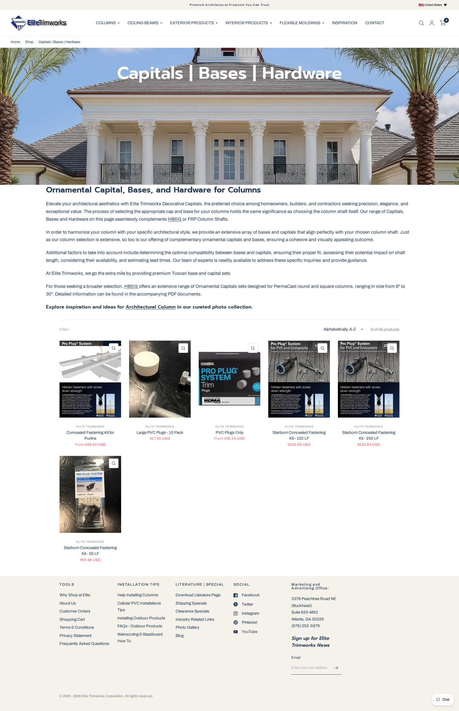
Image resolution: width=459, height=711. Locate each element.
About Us (68, 603)
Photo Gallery (187, 627)
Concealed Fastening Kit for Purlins (90, 435)
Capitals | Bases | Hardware (59, 42)
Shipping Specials (191, 603)
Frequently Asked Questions (84, 643)
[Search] (421, 23)
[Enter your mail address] (336, 668)
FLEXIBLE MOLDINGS (300, 23)
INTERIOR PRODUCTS (247, 23)
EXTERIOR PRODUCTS (192, 23)
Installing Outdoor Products (141, 618)
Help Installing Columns (137, 595)
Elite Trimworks (90, 426)
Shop (29, 42)
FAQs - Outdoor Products (139, 626)
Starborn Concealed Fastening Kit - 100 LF (299, 435)
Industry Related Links (195, 619)
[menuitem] (108, 23)
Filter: (65, 329)
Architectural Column (151, 307)
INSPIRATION (344, 23)
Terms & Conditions (77, 627)
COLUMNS (106, 23)
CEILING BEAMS (143, 23)
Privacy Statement (75, 635)
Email (295, 657)
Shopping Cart (72, 619)
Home (15, 42)
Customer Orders (75, 611)
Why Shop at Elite (75, 595)
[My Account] (432, 23)
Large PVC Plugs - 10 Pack (160, 432)
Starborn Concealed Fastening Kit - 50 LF (90, 551)
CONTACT (374, 23)
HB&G (174, 219)
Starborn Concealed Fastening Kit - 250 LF (368, 435)
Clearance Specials (192, 611)
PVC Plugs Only (230, 432)
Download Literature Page (198, 595)
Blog (180, 635)
